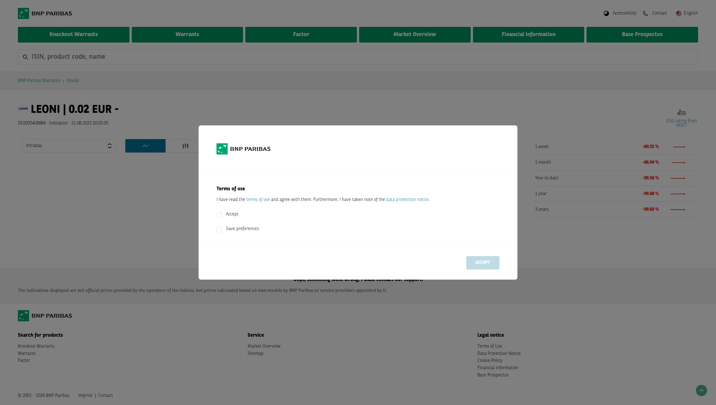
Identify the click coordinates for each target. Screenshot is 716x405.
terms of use (258, 200)
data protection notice (407, 200)
